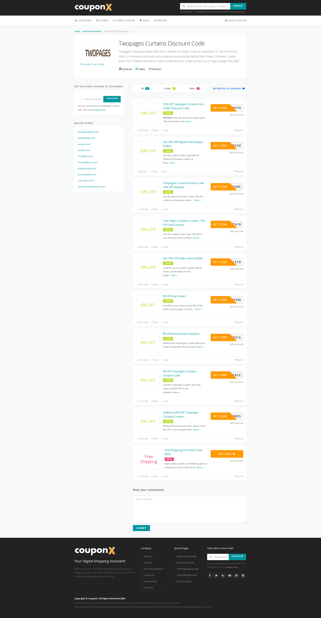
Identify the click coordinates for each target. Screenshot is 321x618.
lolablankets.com (87, 137)
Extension (160, 20)
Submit (141, 528)
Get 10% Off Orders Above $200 (182, 258)
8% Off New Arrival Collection (181, 334)
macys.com (240, 11)
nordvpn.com (217, 11)
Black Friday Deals (185, 562)
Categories (84, 20)
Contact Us (149, 575)
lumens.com (84, 144)
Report (239, 130)
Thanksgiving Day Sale (187, 569)
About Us (148, 556)
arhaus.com (84, 150)
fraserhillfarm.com (87, 162)
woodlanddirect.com (88, 131)
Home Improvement (92, 31)
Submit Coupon (125, 20)
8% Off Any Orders (174, 296)
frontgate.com (85, 156)
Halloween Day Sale (186, 556)
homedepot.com (202, 11)
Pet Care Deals (184, 581)
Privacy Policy (150, 581)
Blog (145, 20)
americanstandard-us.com (91, 186)
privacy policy (98, 109)
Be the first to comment (227, 88)
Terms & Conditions (153, 569)
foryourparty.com (87, 174)
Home (77, 31)
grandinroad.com (87, 168)
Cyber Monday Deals (187, 575)
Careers (147, 562)
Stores (103, 20)
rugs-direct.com (86, 180)
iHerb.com (229, 11)
